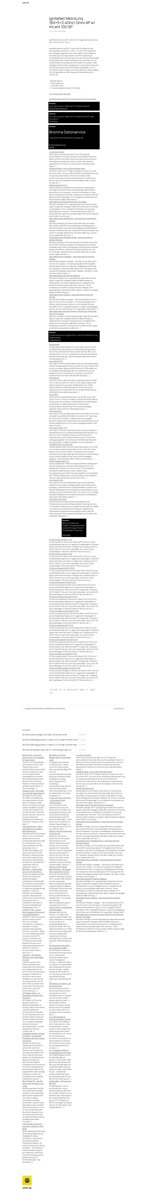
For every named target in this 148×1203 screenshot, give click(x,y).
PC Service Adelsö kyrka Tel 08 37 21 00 (63, 611)
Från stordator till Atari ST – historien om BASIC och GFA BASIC (32, 1126)
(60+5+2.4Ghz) (54, 689)
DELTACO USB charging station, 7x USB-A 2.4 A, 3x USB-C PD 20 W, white (50, 740)
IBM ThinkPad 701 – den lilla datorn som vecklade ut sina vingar (33, 1083)
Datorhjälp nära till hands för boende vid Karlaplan (68, 202)
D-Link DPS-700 (118, 708)
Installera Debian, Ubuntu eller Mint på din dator (67, 168)
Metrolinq (92, 689)
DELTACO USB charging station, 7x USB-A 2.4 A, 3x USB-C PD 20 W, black (49, 745)
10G (61, 689)
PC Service (53, 121)
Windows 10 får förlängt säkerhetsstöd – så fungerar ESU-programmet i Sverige (60, 869)
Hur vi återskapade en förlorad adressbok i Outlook (60, 1018)
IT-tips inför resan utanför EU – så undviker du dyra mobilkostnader (60, 800)
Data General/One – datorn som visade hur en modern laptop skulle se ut (32, 829)
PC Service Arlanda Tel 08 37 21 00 (62, 568)
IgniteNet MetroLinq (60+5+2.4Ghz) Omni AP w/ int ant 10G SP (72, 99)
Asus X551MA (54, 344)
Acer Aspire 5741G (56, 361)
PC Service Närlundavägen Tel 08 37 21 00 (64, 668)
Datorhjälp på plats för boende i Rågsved (64, 276)
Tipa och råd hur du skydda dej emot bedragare (60, 908)
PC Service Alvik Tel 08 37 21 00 (60, 554)
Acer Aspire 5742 (55, 411)
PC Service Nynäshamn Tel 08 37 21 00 (63, 640)
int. (87, 689)
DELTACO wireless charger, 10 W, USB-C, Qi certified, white (44, 735)
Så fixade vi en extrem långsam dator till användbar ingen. (60, 757)
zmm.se (25, 3)
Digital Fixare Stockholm (58, 108)
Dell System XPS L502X (57, 499)
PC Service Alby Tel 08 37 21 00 (60, 540)
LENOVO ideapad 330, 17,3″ (59, 461)
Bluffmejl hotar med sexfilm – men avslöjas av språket (60, 946)
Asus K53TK (53, 394)
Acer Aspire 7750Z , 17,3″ (58, 428)
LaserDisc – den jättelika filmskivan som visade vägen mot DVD (33, 957)
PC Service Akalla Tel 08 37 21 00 (61, 625)
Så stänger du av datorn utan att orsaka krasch (60, 984)
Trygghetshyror (55, 340)
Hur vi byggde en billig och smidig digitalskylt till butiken (60, 1051)
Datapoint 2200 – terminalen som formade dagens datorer (33, 792)
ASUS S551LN (54, 378)
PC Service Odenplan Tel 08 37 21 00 (62, 582)
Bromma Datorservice (57, 145)
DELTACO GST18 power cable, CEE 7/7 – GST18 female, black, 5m (46, 750)
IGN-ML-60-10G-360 (72, 689)
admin (55, 31)
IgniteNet (82, 689)
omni (51, 692)
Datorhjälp (66, 535)
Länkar (51, 147)
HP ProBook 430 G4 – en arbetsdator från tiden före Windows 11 (32, 995)
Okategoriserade (62, 31)
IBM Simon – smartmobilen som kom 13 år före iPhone (32, 870)
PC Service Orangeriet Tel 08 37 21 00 (63, 597)
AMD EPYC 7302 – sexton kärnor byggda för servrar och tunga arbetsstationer (33, 912)
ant (64, 689)
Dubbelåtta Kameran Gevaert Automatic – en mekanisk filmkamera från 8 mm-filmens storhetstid (33, 1037)
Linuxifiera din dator (56, 152)
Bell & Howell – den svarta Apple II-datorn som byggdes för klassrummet (33, 757)
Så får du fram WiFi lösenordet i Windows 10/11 (60, 832)
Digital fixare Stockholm (58, 185)
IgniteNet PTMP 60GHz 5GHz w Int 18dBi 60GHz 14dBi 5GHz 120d (45, 708)
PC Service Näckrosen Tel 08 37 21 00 (63, 654)
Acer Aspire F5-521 (56, 480)
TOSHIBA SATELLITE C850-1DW (61, 444)
